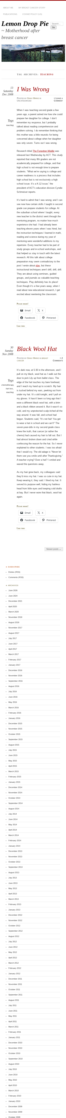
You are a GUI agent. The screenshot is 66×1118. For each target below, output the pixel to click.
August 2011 (13, 1000)
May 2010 (12, 1080)
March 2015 (13, 771)
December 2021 (15, 601)
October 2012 (14, 926)
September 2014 (15, 803)
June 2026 (12, 590)
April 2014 (12, 830)
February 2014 (14, 840)
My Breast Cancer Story (31, 8)
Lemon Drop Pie (25, 23)
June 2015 (12, 755)
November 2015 (15, 729)
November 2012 (15, 920)
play (38, 265)
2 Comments (58, 359)
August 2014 (13, 809)
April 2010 (12, 1085)
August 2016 (13, 686)
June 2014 (12, 819)
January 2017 (14, 665)
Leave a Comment (58, 99)
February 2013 (14, 904)
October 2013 (14, 862)
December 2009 (15, 1106)
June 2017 (12, 644)
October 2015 (14, 734)
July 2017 (12, 638)
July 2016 (12, 691)
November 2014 (15, 793)
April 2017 (12, 649)
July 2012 (12, 941)
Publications (10, 14)
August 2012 (13, 936)
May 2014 (12, 825)
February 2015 (14, 777)
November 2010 (15, 1048)
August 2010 (13, 1064)
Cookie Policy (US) (32, 14)
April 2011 (12, 1021)
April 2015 (12, 766)
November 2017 (15, 628)
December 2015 (15, 723)
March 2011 (13, 1027)
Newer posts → (53, 549)
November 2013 (15, 857)
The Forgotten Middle (43, 151)
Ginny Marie (33, 98)
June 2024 (12, 596)
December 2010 (15, 1043)
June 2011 (12, 1011)
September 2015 (15, 739)
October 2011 (14, 989)
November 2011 (15, 984)
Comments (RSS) (16, 577)
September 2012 (15, 931)
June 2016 (12, 697)
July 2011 (12, 1005)
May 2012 (12, 952)
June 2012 (12, 947)
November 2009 (15, 1112)
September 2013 (15, 867)
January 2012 (14, 974)
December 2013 (15, 851)
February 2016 (14, 713)
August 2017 (13, 633)
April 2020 (12, 606)
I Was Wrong (33, 89)
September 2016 (15, 681)
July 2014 (12, 814)
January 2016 (14, 718)
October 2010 (14, 1053)
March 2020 (13, 612)
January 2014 (14, 846)
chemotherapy (7, 385)
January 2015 (14, 782)
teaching (10, 125)
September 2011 (15, 995)
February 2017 (14, 660)
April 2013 (12, 894)
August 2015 (13, 745)
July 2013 (12, 878)
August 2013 (13, 872)
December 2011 (15, 979)
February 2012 (14, 968)
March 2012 (13, 963)
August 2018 (13, 622)
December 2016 (15, 670)
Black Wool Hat (37, 348)
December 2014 (15, 787)
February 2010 (14, 1096)
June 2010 (12, 1075)
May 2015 (12, 761)
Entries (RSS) (14, 572)
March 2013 (13, 899)
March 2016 (13, 708)
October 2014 (14, 798)
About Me (8, 8)
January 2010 (14, 1101)
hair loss (9, 389)
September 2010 (15, 1059)
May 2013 (12, 888)
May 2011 (12, 1016)
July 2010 (12, 1069)
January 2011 (14, 1037)
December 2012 (15, 915)
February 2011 (14, 1032)
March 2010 (13, 1090)
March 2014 (13, 835)
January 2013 (14, 910)
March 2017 (13, 654)
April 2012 (12, 958)
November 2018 (15, 617)
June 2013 (12, 883)
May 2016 (12, 702)
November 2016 (15, 676)
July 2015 (12, 750)
